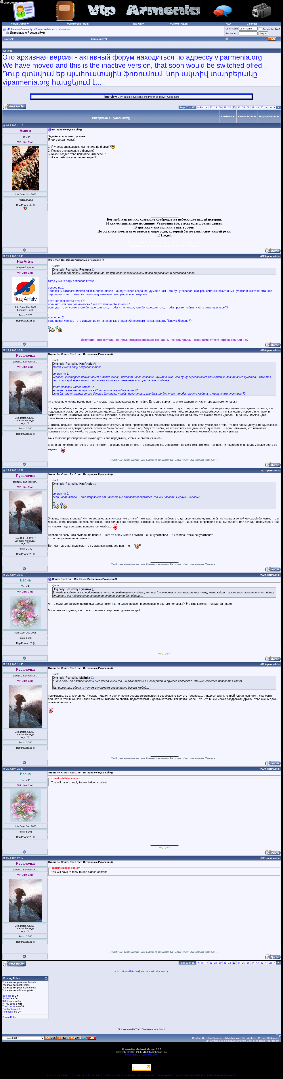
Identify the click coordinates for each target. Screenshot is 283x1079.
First (200, 107)
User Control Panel (14, 2)
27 (122, 1075)
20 (99, 1075)
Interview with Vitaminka (153, 971)
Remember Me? (271, 29)
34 (238, 107)
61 (235, 1075)
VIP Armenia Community (20, 29)
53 (208, 1075)
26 (119, 1075)
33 (142, 1075)
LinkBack (226, 116)
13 (76, 1075)
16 (85, 1075)
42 (172, 1075)
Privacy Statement (268, 1038)
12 (72, 1075)
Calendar (252, 23)
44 (178, 1075)
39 (162, 1075)
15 (82, 1075)
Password (231, 33)
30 (220, 107)
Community (98, 39)
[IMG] (5, 1001)
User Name (232, 28)
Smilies (6, 998)
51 (202, 1075)
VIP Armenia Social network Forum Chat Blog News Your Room (242, 1040)
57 (221, 1075)
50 (198, 1075)
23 (211, 107)
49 (195, 1075)
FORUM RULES (179, 23)
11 (69, 1075)
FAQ (228, 23)
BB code (6, 995)
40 (165, 1075)
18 (92, 1075)
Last (272, 107)
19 (95, 1075)
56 (218, 1075)
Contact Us (198, 1038)
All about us (51, 29)
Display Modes (267, 116)
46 (185, 1075)
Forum (38, 29)
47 (188, 1075)
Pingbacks (8, 1009)
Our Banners (214, 1038)
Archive (251, 1038)
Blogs (7, 39)
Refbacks (7, 1011)
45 (182, 1075)
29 (215, 107)
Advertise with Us (234, 1038)
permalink (273, 256)
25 (115, 1075)
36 (248, 107)
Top (278, 1035)
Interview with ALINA (128, 971)
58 (225, 1075)
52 (205, 1075)
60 (231, 1075)
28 (125, 1075)
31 (225, 107)
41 (168, 1075)
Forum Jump (18, 23)
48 (192, 1075)
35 (243, 107)
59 (228, 1075)
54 (211, 1075)
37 (252, 107)
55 (215, 1075)
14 (79, 1075)
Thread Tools (245, 116)
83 (262, 107)
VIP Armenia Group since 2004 (141, 1054)
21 (102, 1075)
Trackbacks (8, 1006)
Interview (65, 29)
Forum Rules (9, 1017)
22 (105, 1075)
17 (89, 1075)
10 (66, 1075)
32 (229, 107)
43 (257, 107)
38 (158, 1075)
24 (112, 1075)
